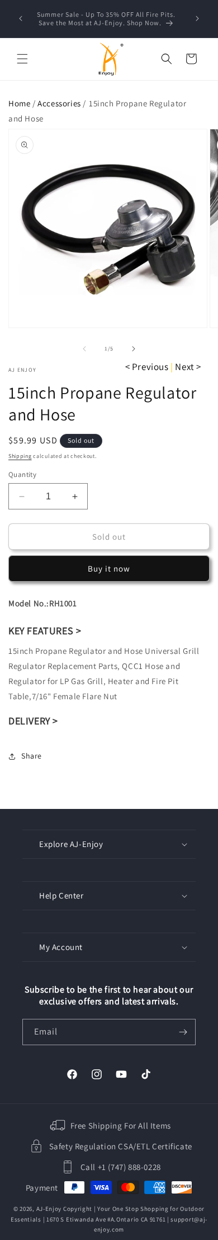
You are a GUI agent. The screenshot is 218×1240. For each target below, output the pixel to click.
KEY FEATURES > (44, 630)
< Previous (147, 367)
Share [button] (31, 756)
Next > (188, 367)
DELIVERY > (33, 720)
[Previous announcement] (20, 18)
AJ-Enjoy (49, 1209)
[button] (22, 58)
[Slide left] (84, 348)
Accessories (59, 103)
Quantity (22, 474)
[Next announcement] (197, 18)
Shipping (20, 456)
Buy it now (109, 568)
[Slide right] (133, 348)
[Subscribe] (182, 1032)
